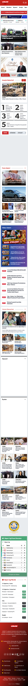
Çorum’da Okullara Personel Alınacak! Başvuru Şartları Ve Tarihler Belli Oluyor (15, 290)
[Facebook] (5, 654)
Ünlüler (9, 678)
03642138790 (15, 645)
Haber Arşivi (7, 672)
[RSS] (23, 654)
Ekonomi (18, 446)
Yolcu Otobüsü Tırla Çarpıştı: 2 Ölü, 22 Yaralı (9, 117)
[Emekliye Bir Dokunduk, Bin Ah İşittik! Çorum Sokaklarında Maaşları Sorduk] (5, 263)
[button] (23, 80)
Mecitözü (5, 495)
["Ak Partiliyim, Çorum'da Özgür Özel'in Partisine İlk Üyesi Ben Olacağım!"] (5, 252)
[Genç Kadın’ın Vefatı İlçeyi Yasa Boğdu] (20, 474)
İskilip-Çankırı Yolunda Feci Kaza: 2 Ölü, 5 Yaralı (14, 99)
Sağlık (23, 679)
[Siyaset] (25, 358)
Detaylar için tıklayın (14, 574)
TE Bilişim (17, 683)
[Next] (18, 654)
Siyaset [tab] (20, 132)
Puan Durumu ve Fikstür (19, 666)
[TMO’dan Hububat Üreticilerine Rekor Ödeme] (20, 441)
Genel (3, 7)
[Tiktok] (15, 654)
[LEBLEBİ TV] (5, 2)
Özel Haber (5, 679)
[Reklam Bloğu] (14, 16)
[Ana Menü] (25, 2)
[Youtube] (13, 654)
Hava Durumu (7, 661)
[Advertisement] (14, 150)
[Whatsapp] (20, 654)
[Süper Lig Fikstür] (25, 579)
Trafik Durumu (7, 665)
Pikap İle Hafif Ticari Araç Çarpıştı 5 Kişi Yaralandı (20, 513)
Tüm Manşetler (7, 670)
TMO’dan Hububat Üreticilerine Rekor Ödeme (20, 449)
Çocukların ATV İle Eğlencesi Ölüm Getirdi (23, 117)
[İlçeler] (25, 399)
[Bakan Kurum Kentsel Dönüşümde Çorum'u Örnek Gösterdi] (7, 505)
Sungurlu (18, 479)
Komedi (11, 679)
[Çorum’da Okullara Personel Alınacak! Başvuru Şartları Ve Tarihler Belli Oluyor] (7, 458)
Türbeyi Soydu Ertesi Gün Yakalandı (6, 482)
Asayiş (21, 7)
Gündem (8, 7)
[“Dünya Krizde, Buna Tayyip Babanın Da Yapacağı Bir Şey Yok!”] (5, 258)
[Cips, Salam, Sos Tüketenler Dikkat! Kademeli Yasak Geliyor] (20, 458)
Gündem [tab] (12, 132)
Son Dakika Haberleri (21, 670)
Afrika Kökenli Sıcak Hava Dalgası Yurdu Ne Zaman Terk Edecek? (15, 277)
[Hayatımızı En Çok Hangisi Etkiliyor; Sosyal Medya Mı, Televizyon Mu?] (5, 247)
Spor (25, 7)
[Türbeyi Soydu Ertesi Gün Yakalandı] (7, 474)
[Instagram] (10, 654)
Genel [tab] (5, 132)
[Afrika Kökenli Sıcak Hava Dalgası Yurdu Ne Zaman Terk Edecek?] (7, 441)
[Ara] (23, 2)
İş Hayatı (18, 678)
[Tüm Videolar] (25, 227)
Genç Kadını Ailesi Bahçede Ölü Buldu (22, 108)
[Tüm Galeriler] (25, 168)
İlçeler (4, 399)
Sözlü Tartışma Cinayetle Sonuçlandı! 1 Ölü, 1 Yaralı (16, 125)
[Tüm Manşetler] (25, 309)
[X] (7, 654)
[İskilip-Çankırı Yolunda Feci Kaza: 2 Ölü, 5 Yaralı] (14, 89)
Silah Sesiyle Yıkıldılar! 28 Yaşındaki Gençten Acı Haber (9, 108)
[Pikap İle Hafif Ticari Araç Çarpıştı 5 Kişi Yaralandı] (20, 505)
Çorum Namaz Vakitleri (19, 662)
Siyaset (15, 7)
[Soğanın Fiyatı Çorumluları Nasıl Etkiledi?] (14, 237)
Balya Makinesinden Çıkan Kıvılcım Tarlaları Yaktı (7, 498)
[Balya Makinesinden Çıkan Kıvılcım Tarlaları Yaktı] (7, 490)
